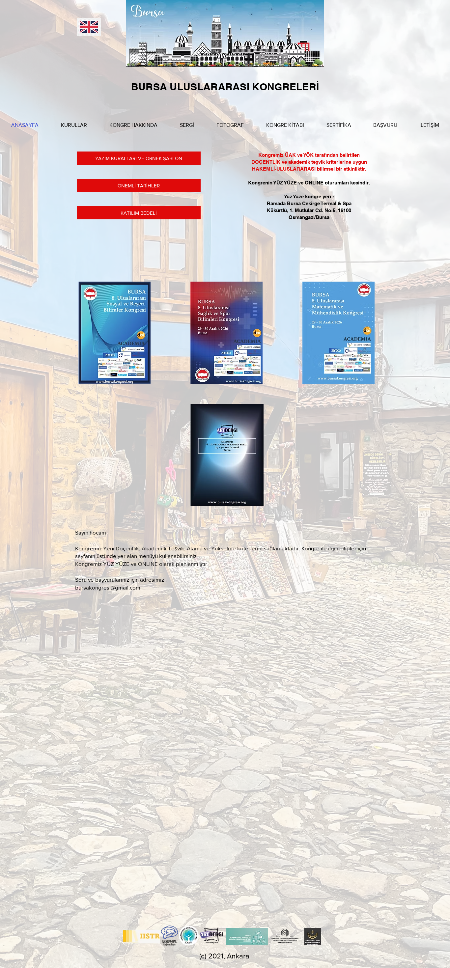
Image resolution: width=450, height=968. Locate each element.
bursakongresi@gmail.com (107, 587)
